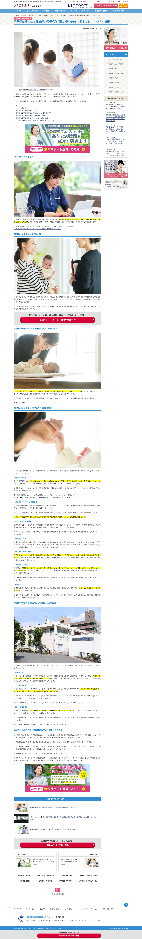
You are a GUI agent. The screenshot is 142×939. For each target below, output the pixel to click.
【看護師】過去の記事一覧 (87, 881)
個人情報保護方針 (38, 928)
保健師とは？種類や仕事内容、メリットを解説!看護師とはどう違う (37, 229)
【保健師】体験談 (24, 881)
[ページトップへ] (126, 905)
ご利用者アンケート (70, 909)
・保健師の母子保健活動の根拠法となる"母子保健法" (32, 113)
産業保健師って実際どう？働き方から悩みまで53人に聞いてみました (54, 829)
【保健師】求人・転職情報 (45, 875)
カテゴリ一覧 (110, 54)
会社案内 (16, 928)
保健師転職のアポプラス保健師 (34, 90)
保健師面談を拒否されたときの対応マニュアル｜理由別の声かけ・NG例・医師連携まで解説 (115, 153)
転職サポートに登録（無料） (58, 845)
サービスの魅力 (32, 11)
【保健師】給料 (66, 875)
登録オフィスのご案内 (122, 1)
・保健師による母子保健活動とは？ (26, 110)
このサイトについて (50, 928)
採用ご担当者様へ (119, 11)
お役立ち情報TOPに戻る (114, 59)
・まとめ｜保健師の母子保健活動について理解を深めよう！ (35, 120)
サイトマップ (61, 928)
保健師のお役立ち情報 (35, 15)
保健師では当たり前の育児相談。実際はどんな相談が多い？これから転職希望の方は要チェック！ (115, 130)
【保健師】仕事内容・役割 (51, 15)
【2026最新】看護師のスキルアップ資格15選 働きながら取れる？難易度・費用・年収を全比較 (115, 142)
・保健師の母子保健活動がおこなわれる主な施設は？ (32, 118)
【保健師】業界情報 (45, 881)
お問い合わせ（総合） (26, 928)
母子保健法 (22, 403)
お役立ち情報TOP (24, 875)
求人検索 (46, 11)
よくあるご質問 (110, 1)
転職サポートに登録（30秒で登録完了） (58, 320)
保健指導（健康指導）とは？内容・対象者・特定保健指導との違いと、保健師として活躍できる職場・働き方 (115, 118)
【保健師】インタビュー (66, 881)
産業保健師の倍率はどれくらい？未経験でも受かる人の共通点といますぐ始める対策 (115, 106)
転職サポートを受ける (105, 5)
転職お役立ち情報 (101, 11)
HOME (19, 11)
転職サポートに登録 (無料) (69, 936)
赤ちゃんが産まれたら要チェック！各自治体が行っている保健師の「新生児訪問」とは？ (45, 497)
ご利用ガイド (99, 1)
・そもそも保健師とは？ (22, 108)
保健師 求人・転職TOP (20, 15)
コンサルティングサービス (80, 11)
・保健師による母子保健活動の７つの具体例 (29, 115)
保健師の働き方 (60, 11)
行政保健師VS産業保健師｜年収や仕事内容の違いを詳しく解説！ (53, 807)
